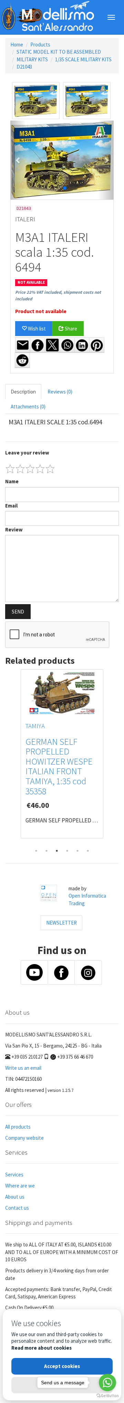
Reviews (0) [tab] (60, 391)
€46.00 (38, 805)
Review (14, 529)
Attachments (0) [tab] (28, 406)
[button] (18, 160)
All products (18, 1126)
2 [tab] (46, 850)
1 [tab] (36, 850)
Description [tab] (23, 391)
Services (14, 1174)
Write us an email (23, 1068)
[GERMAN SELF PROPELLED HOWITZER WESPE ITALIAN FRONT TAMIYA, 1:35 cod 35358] (62, 693)
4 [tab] (67, 850)
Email (11, 505)
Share (70, 328)
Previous (10, 757)
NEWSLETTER (61, 922)
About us (14, 1196)
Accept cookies (62, 1366)
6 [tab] (87, 850)
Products (40, 44)
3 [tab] (56, 850)
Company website (24, 1138)
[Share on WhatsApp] (67, 345)
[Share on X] (52, 345)
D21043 (24, 66)
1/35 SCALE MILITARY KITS (83, 59)
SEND (18, 611)
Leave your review (27, 452)
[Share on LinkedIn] (82, 345)
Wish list (36, 328)
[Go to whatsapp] (107, 1382)
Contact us (17, 1208)
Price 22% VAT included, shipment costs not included (58, 295)
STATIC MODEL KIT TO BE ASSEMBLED (59, 51)
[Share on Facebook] (37, 345)
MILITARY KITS (32, 59)
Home (16, 44)
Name (12, 481)
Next (113, 757)
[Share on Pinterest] (96, 345)
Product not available (40, 311)
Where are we (20, 1185)
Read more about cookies (41, 1347)
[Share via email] (22, 345)
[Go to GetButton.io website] (107, 1396)
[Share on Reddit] (22, 360)
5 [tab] (77, 850)
